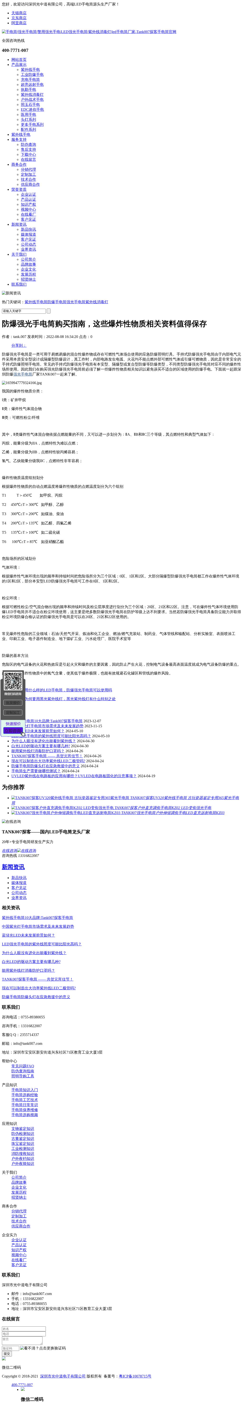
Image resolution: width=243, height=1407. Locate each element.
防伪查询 (28, 144)
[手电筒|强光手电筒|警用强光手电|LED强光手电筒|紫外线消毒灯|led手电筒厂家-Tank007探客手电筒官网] (89, 32)
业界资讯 (28, 249)
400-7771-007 (22, 1385)
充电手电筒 (30, 80)
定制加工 (28, 174)
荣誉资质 (19, 189)
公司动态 (28, 244)
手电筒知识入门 (24, 1090)
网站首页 (19, 60)
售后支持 (28, 149)
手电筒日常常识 (24, 1105)
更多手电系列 (32, 124)
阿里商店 (19, 23)
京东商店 (19, 18)
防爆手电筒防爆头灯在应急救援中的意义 (45, 766)
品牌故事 (28, 264)
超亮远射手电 (32, 85)
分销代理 (28, 169)
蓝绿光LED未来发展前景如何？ (38, 731)
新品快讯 (28, 229)
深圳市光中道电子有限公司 (63, 1376)
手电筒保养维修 (24, 1110)
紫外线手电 (30, 70)
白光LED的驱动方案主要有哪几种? (40, 746)
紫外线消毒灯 (32, 95)
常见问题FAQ (22, 1066)
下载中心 (28, 154)
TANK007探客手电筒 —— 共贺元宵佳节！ (47, 756)
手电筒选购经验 (24, 1095)
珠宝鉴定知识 (22, 1144)
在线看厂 (28, 214)
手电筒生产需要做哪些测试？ (36, 771)
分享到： (19, 345)
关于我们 (19, 254)
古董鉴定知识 (22, 1139)
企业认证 (28, 194)
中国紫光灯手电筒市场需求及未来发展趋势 (47, 726)
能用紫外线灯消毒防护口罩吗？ (38, 751)
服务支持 (19, 139)
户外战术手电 (32, 100)
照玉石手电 (30, 105)
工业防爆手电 (32, 75)
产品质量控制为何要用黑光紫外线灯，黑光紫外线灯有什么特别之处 (59, 699)
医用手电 (28, 114)
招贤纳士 (28, 279)
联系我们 (19, 284)
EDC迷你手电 (32, 109)
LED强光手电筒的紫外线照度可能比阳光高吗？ (51, 736)
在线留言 (28, 159)
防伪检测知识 (22, 1134)
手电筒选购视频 (24, 1115)
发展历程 (28, 274)
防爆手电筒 (56, 302)
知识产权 (28, 204)
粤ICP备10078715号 (135, 1376)
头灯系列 (28, 119)
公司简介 (28, 259)
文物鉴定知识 (22, 1129)
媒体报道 (28, 234)
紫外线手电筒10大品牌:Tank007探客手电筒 (47, 721)
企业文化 (28, 269)
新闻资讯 (19, 224)
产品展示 (19, 65)
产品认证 (28, 199)
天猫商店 (19, 13)
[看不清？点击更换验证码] (43, 1348)
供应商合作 (30, 184)
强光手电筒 (75, 302)
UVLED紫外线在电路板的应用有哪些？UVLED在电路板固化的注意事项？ (74, 776)
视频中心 (28, 209)
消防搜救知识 (22, 1154)
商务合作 (19, 164)
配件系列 (28, 129)
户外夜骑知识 (22, 1164)
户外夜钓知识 (22, 1159)
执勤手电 (28, 90)
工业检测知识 (22, 1149)
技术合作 (28, 179)
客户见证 (28, 219)
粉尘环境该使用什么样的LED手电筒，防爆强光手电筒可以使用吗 (57, 690)
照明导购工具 (22, 1076)
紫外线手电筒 (36, 302)
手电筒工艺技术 (24, 1100)
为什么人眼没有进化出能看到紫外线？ (43, 741)
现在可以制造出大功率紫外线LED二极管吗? (48, 761)
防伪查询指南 (22, 1071)
